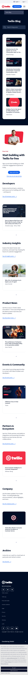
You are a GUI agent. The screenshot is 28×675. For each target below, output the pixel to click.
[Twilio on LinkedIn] (12, 628)
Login (23, 1)
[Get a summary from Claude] (12, 589)
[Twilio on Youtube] (16, 628)
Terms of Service (4, 663)
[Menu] (24, 6)
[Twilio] (6, 6)
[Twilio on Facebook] (3, 628)
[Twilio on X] (7, 628)
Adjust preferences (14, 670)
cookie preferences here (12, 658)
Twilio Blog (8, 12)
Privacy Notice (8, 661)
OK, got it (14, 667)
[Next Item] (16, 235)
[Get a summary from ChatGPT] (3, 589)
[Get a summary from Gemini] (7, 589)
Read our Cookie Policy (5, 673)
